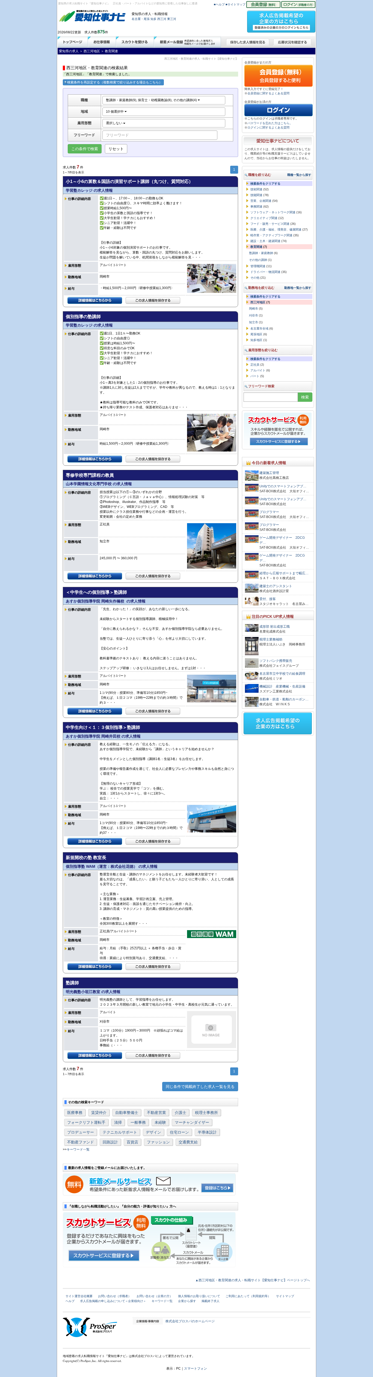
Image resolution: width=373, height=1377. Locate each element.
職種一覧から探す (299, 174)
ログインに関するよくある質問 (268, 127)
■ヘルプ (219, 4)
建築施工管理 (269, 473)
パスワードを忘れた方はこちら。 (269, 123)
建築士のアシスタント (275, 586)
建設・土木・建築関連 (265, 241)
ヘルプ (70, 1301)
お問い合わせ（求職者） (114, 1296)
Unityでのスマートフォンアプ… (282, 486)
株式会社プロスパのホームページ (190, 1321)
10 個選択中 (115, 111)
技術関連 (256, 189)
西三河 (161, 19)
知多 (153, 19)
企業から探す (187, 1301)
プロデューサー (80, 1132)
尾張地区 (256, 334)
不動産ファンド (80, 1142)
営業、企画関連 (260, 200)
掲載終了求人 (211, 1301)
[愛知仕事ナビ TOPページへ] (92, 17)
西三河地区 (257, 302)
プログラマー (269, 512)
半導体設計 (207, 1132)
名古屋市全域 (259, 328)
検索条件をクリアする (265, 183)
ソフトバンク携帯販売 (275, 661)
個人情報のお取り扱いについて (199, 1296)
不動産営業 (156, 1112)
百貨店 (132, 1142)
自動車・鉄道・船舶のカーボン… (284, 699)
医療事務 (74, 1112)
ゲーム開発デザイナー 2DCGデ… (282, 540)
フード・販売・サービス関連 (269, 223)
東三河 (171, 19)
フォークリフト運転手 (86, 1122)
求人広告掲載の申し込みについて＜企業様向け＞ (113, 1301)
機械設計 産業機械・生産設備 (282, 686)
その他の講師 (258, 259)
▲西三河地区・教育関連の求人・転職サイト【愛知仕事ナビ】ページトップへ (252, 1280)
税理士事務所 (206, 1112)
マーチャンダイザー (192, 1122)
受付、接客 (267, 599)
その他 (254, 277)
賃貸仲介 (98, 1112)
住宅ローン (179, 1132)
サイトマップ (285, 1296)
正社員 (254, 364)
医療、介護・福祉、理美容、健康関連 (275, 229)
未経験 (160, 1122)
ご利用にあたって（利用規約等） (248, 1296)
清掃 (118, 1122)
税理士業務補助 (270, 639)
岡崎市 (253, 308)
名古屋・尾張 (141, 19)
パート (254, 376)
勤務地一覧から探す (297, 287)
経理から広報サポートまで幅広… (284, 573)
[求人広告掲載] (281, 20)
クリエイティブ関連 (263, 218)
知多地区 (256, 340)
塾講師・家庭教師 (261, 253)
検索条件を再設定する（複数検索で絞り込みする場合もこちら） (114, 82)
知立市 (253, 322)
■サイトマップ (235, 4)
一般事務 (138, 1122)
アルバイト (257, 370)
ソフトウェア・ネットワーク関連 (272, 212)
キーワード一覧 (78, 1149)
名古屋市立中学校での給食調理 (282, 674)
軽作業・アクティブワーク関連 (271, 235)
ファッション (158, 1142)
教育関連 (256, 246)
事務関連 (256, 206)
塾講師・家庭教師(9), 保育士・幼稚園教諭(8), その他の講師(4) (152, 100)
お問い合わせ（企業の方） (155, 1296)
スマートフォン (195, 1368)
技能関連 (256, 195)
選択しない (114, 123)
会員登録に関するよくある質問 (268, 93)
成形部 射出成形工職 (274, 626)
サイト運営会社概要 (79, 1296)
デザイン (153, 1132)
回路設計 (110, 1142)
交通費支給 (188, 1142)
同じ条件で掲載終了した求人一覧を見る (200, 1086)
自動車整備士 (126, 1112)
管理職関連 (257, 266)
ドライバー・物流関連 (265, 271)
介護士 (180, 1112)
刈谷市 (253, 315)
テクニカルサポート (120, 1132)
